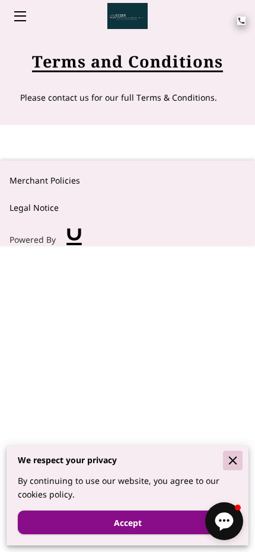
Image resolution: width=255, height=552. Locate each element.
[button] (224, 521)
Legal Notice (34, 207)
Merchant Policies (44, 180)
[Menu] (19, 16)
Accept (128, 522)
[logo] (74, 240)
